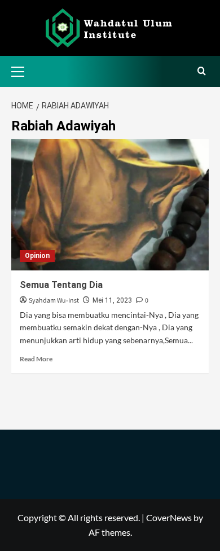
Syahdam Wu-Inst (54, 300)
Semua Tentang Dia (61, 284)
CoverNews (169, 517)
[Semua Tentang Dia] (110, 204)
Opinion (37, 256)
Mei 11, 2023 (112, 300)
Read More (36, 359)
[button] (22, 70)
